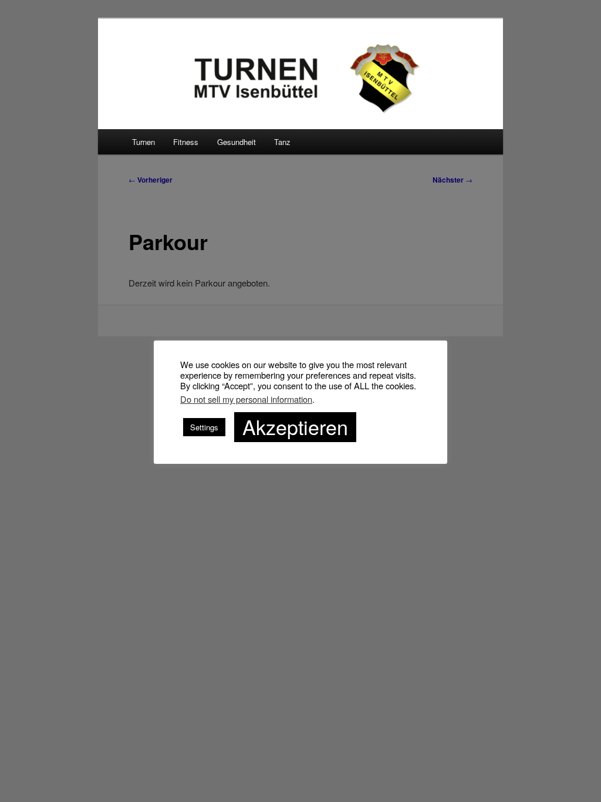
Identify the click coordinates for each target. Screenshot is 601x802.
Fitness (185, 141)
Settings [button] (204, 427)
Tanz (282, 141)
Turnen (143, 141)
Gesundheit (236, 141)
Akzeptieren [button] (295, 426)
